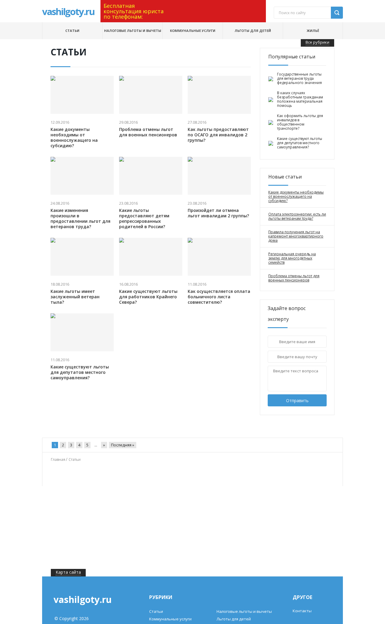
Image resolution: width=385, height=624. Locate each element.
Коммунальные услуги (192, 30)
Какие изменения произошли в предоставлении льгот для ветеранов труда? (80, 218)
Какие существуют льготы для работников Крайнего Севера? (148, 297)
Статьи (72, 30)
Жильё (313, 30)
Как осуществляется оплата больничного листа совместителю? (219, 297)
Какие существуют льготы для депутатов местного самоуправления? (80, 372)
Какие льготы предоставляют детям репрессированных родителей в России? (144, 218)
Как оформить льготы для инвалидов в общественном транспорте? (300, 122)
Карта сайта (68, 572)
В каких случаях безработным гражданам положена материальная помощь (300, 99)
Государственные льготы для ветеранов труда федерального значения (299, 78)
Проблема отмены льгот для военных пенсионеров (148, 132)
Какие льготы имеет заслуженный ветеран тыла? (75, 297)
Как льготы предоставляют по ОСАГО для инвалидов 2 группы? (218, 135)
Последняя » (122, 445)
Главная (58, 459)
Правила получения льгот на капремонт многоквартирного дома (295, 236)
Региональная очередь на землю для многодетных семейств (292, 258)
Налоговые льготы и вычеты (132, 30)
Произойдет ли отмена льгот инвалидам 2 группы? (218, 213)
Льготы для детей (253, 30)
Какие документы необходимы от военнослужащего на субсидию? (74, 137)
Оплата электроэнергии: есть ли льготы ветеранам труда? (297, 216)
